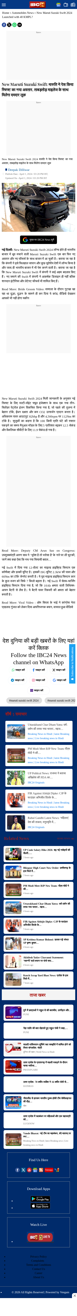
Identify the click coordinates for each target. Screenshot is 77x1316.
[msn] (56, 1171)
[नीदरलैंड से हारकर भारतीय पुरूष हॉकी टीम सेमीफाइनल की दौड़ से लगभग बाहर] (13, 1102)
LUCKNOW (28, 1123)
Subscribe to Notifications (72, 662)
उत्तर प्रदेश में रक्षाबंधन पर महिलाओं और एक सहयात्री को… (47, 1118)
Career (38, 1273)
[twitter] (23, 1171)
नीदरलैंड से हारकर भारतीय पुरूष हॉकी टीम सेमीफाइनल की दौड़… (47, 1100)
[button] (4, 5)
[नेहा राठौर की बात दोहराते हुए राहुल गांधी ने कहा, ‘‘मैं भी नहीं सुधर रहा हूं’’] (13, 1030)
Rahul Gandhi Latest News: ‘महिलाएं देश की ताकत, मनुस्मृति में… (48, 820)
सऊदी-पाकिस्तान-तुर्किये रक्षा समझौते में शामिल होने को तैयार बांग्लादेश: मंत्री (47, 1046)
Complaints (37, 1260)
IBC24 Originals (36, 782)
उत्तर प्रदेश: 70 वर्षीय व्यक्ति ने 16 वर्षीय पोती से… (46, 1082)
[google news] (35, 1171)
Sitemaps (49, 1170)
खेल (24, 1105)
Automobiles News (23, 12)
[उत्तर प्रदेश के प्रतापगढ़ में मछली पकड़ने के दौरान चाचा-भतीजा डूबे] (13, 1066)
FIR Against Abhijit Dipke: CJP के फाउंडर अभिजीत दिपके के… (47, 795)
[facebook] (17, 1171)
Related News (16, 838)
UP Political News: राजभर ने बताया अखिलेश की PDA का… (47, 775)
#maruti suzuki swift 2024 (24, 700)
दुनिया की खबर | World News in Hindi (38, 1052)
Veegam (64, 1292)
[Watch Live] (40, 1241)
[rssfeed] (41, 1171)
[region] (38, 56)
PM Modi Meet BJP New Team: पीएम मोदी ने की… (49, 750)
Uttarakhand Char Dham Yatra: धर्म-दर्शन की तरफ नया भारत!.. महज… (48, 726)
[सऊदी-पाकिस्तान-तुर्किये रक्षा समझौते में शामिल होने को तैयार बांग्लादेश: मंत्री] (13, 1048)
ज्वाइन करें (20, 669)
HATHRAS (28, 1086)
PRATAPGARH (30, 1070)
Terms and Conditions (38, 1264)
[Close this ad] (74, 1295)
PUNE (26, 1014)
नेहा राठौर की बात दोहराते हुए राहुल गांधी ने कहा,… (45, 1028)
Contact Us (38, 1268)
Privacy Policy (38, 1256)
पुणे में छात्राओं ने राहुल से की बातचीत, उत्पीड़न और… (47, 1010)
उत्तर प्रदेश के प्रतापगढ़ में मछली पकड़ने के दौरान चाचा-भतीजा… (45, 1064)
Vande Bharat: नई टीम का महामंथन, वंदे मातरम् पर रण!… (47, 1135)
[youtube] (29, 1171)
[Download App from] (40, 1200)
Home (5, 12)
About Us (38, 1277)
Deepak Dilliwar (19, 170)
